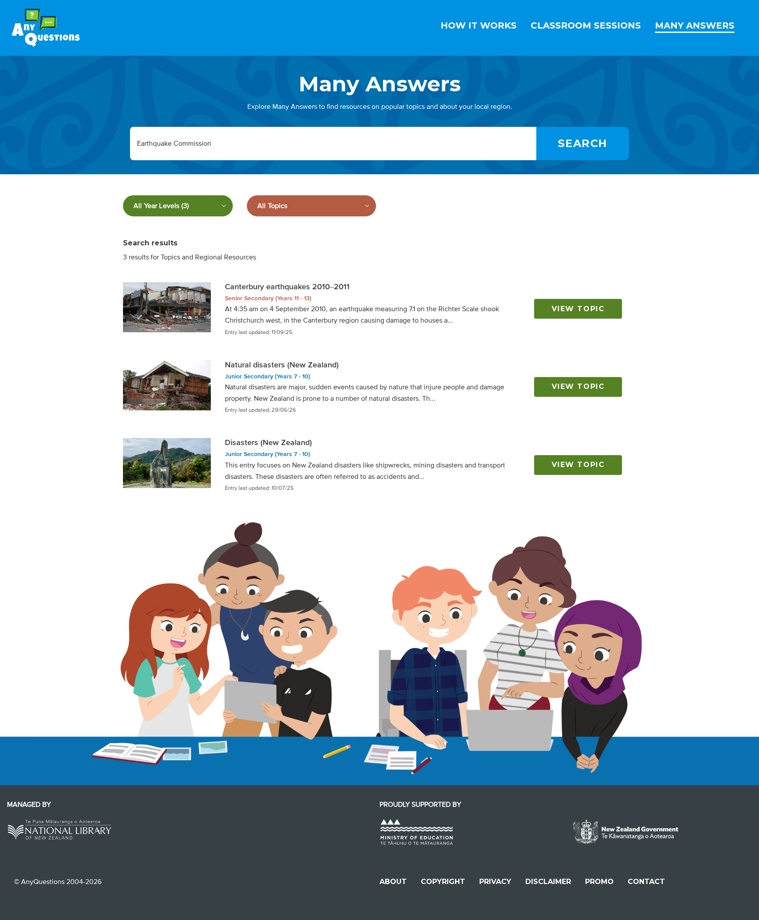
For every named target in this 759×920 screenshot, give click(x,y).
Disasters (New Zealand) (268, 442)
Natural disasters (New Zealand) (282, 365)
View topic (578, 309)
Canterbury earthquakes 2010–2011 (287, 286)
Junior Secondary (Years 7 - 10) (267, 376)
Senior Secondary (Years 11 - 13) (268, 298)
